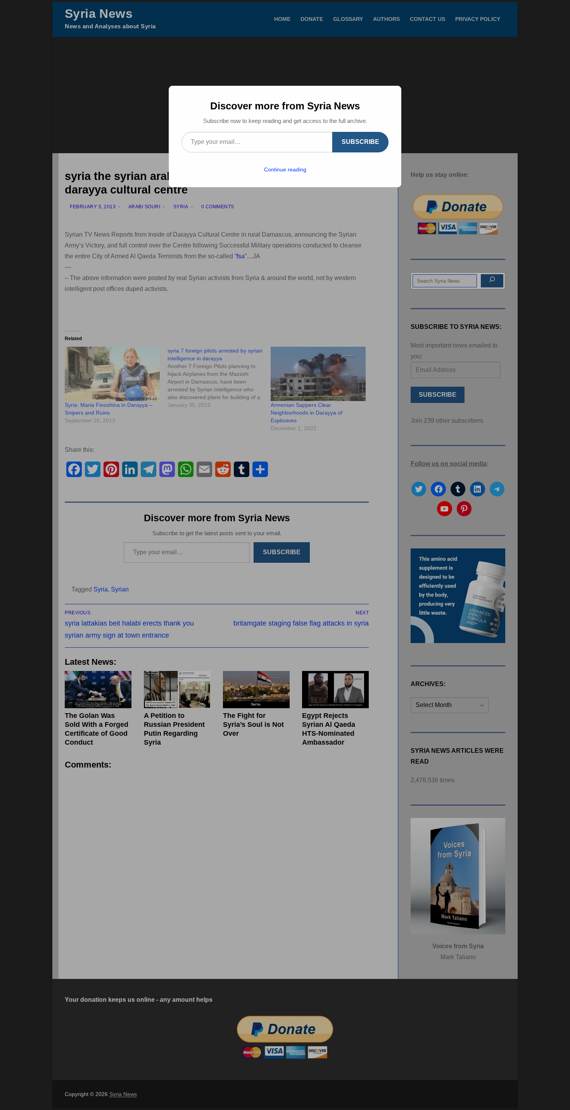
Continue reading (285, 169)
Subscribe (360, 141)
